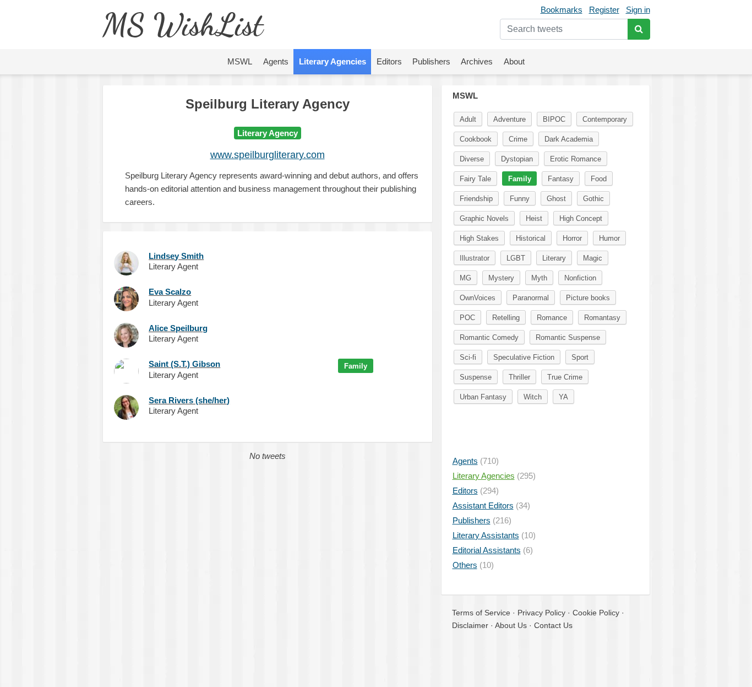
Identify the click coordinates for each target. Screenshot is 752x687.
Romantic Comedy (489, 337)
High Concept (580, 218)
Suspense (476, 377)
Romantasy (602, 317)
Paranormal (531, 298)
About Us (511, 625)
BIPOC (554, 119)
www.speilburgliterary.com (267, 154)
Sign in (638, 9)
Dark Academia (568, 139)
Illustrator (474, 258)
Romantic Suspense (568, 337)
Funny (520, 198)
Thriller (519, 377)
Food (599, 179)
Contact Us (553, 625)
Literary (554, 258)
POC (467, 317)
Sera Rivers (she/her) (189, 400)
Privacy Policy (541, 612)
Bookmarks (561, 9)
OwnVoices (477, 298)
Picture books (588, 298)
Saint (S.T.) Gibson (184, 364)
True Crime (564, 377)
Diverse (472, 159)
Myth (539, 278)
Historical (531, 238)
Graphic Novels (484, 218)
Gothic (593, 198)
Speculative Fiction (523, 357)
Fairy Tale (475, 179)
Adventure (509, 119)
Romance (552, 317)
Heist (534, 218)
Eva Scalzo (170, 291)
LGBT (515, 258)
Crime (518, 139)
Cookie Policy (596, 612)
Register (604, 9)
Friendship (476, 198)
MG (465, 278)
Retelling (506, 317)
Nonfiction (580, 278)
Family (355, 366)
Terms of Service (481, 612)
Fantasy (561, 179)
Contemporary (604, 119)
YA (563, 397)
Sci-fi (468, 357)
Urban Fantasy (483, 397)
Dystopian (517, 159)
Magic (592, 258)
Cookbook (476, 139)
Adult (468, 119)
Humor (609, 238)
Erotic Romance (575, 159)
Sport (579, 357)
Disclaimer (470, 625)
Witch (533, 397)
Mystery (501, 278)
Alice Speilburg (178, 328)
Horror (572, 238)
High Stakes (479, 238)
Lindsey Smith (176, 256)
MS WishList (182, 25)
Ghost (556, 198)
